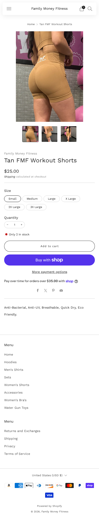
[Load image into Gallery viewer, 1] (30, 134)
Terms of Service (17, 454)
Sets (7, 377)
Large (51, 198)
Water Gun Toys (16, 407)
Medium (32, 198)
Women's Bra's (15, 400)
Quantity (11, 218)
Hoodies (10, 362)
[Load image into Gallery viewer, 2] (49, 134)
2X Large (14, 207)
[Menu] (9, 8)
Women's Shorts (16, 385)
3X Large (36, 207)
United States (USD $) (47, 475)
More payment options (49, 272)
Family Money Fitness (49, 9)
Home (31, 24)
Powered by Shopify (49, 506)
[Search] (90, 8)
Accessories (13, 392)
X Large (71, 198)
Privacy (9, 446)
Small (13, 198)
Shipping (9, 176)
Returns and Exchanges (22, 431)
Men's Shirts (13, 369)
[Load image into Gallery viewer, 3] (68, 134)
